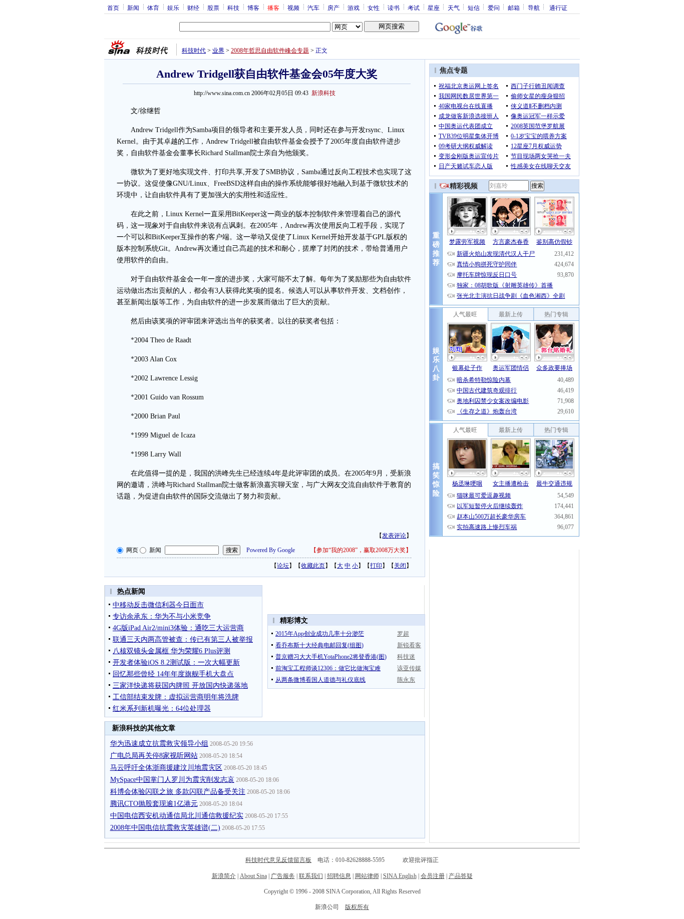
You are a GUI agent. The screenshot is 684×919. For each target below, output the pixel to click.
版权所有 (357, 906)
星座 (434, 8)
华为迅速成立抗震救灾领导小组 (159, 743)
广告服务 (283, 875)
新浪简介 (224, 875)
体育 (153, 8)
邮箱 (514, 8)
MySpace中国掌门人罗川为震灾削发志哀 (172, 779)
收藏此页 (313, 565)
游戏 (354, 8)
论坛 (283, 565)
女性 (374, 8)
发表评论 (394, 535)
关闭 (400, 565)
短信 (474, 8)
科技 (233, 8)
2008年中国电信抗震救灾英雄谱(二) (165, 827)
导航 (534, 8)
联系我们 (311, 875)
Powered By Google (270, 550)
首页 (113, 8)
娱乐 (173, 8)
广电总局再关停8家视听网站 (154, 755)
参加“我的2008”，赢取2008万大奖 (361, 550)
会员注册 (433, 875)
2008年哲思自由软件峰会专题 (270, 50)
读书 (394, 8)
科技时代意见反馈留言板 (278, 859)
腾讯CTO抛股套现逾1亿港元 (154, 803)
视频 (293, 8)
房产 (333, 8)
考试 (414, 8)
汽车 (313, 8)
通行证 (558, 8)
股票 (213, 8)
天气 (454, 8)
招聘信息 (339, 875)
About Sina (253, 875)
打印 (376, 565)
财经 (193, 8)
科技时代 (194, 50)
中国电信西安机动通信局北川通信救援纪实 (176, 815)
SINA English (400, 875)
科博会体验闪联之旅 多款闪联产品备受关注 (177, 791)
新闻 (133, 8)
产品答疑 (461, 875)
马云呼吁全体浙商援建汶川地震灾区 (166, 767)
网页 (132, 550)
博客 (253, 8)
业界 (218, 50)
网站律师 (367, 875)
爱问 (494, 8)
